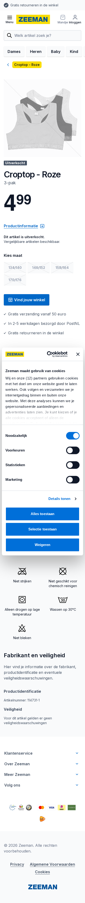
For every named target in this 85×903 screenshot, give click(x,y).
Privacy (17, 864)
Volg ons (12, 785)
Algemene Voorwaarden (52, 864)
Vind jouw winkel (29, 299)
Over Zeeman (17, 763)
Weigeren (43, 545)
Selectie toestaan (42, 529)
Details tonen (59, 499)
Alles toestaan (42, 514)
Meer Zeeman (17, 774)
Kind (74, 51)
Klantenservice (18, 753)
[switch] (73, 450)
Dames (14, 51)
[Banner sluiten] (78, 354)
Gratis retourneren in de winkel (34, 5)
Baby (55, 51)
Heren (36, 51)
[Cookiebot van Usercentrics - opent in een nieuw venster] (50, 354)
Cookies (42, 871)
